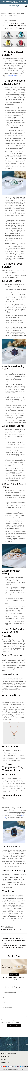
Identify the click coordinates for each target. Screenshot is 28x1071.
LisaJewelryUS (8, 28)
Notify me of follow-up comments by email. (13, 1020)
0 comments (21, 28)
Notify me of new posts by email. (10, 1022)
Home (2, 13)
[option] (14, 970)
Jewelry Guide (12, 13)
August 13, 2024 (19, 20)
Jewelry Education (9, 20)
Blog (6, 13)
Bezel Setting (9, 926)
